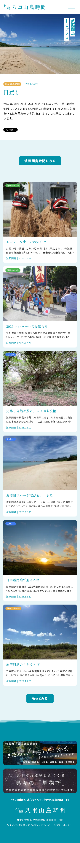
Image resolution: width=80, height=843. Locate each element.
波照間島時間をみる (40, 160)
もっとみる (40, 698)
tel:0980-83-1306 (53, 820)
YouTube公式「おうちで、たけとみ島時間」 (40, 800)
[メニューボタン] (72, 6)
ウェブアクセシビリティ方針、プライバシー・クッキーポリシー (40, 824)
